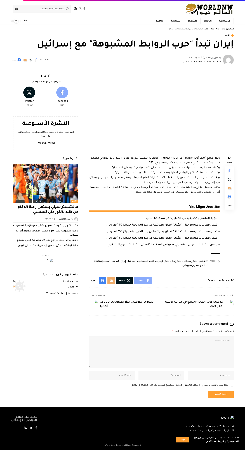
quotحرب (203, 261)
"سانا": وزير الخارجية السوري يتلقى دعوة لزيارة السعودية (44, 225)
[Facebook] (84, 8)
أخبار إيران (175, 261)
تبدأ (206, 265)
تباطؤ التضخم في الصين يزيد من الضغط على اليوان (47, 245)
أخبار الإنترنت (162, 261)
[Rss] (75, 8)
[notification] (31, 21)
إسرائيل (131, 261)
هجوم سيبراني (190, 265)
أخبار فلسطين (145, 261)
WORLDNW (214, 57)
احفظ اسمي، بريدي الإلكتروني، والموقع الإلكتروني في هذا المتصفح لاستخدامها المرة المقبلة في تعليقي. (179, 385)
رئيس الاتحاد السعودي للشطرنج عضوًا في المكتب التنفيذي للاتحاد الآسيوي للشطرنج (162, 244)
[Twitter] (80, 8)
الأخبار (227, 35)
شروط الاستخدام (215, 441)
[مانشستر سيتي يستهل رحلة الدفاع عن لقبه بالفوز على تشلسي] (45, 183)
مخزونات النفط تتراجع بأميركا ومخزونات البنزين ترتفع (46, 240)
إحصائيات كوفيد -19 (56, 293)
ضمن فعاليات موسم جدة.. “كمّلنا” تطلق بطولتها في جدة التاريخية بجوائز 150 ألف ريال (162, 225)
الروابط (115, 261)
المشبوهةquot (102, 261)
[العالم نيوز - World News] (210, 9)
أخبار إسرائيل (189, 261)
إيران (123, 261)
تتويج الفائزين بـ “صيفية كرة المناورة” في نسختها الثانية (181, 218)
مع (201, 265)
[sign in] (36, 21)
